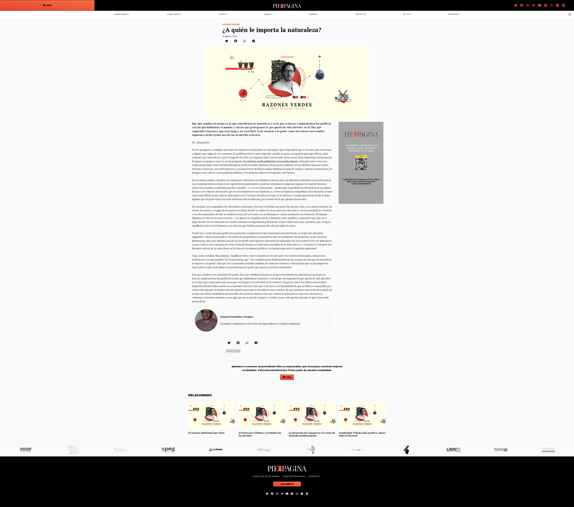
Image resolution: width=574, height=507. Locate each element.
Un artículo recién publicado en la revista (270, 161)
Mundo (267, 14)
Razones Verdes (231, 24)
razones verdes (233, 351)
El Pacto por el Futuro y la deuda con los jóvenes (260, 434)
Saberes (313, 14)
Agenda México (121, 14)
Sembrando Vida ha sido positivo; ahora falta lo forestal (362, 434)
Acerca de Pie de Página (266, 476)
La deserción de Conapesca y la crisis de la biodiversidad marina (312, 434)
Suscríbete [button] (287, 484)
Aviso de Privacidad (294, 476)
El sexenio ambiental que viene (206, 432)
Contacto (314, 476)
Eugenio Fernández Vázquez (236, 316)
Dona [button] (48, 5)
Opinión (222, 14)
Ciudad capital (173, 14)
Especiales (453, 14)
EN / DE (406, 14)
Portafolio (361, 14)
